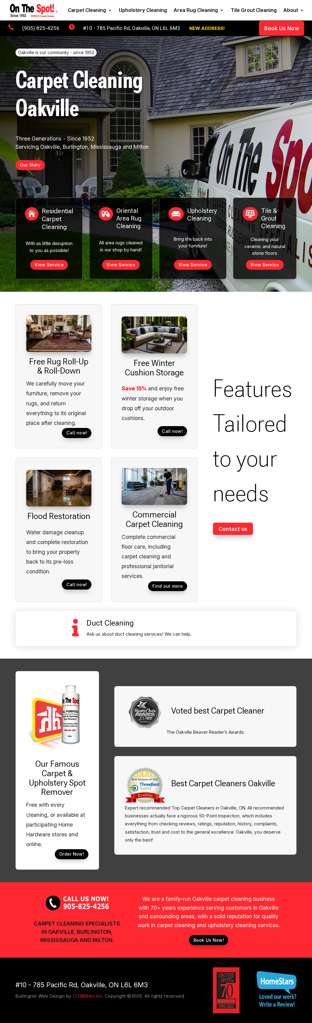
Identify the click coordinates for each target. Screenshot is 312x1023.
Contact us (232, 529)
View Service (48, 264)
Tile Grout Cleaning (254, 10)
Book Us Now (281, 28)
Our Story (30, 164)
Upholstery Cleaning (143, 10)
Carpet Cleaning (87, 10)
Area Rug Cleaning (196, 10)
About (290, 10)
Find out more (167, 586)
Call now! (76, 432)
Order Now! (71, 854)
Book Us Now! (208, 940)
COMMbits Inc (87, 996)
